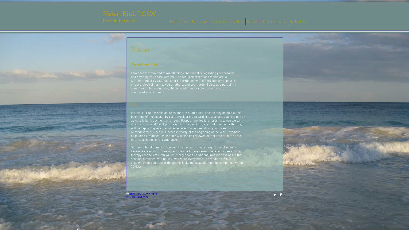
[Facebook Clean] (280, 194)
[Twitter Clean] (274, 194)
